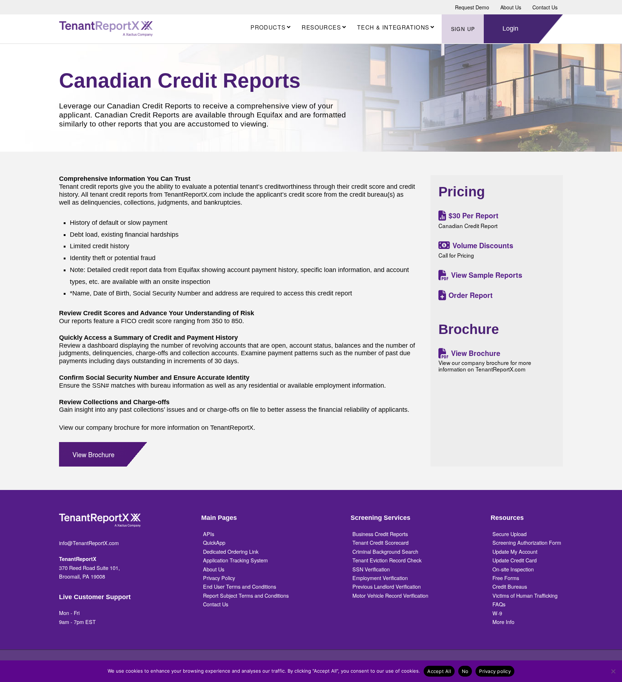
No (465, 671)
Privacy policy (495, 671)
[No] (613, 671)
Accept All (439, 671)
